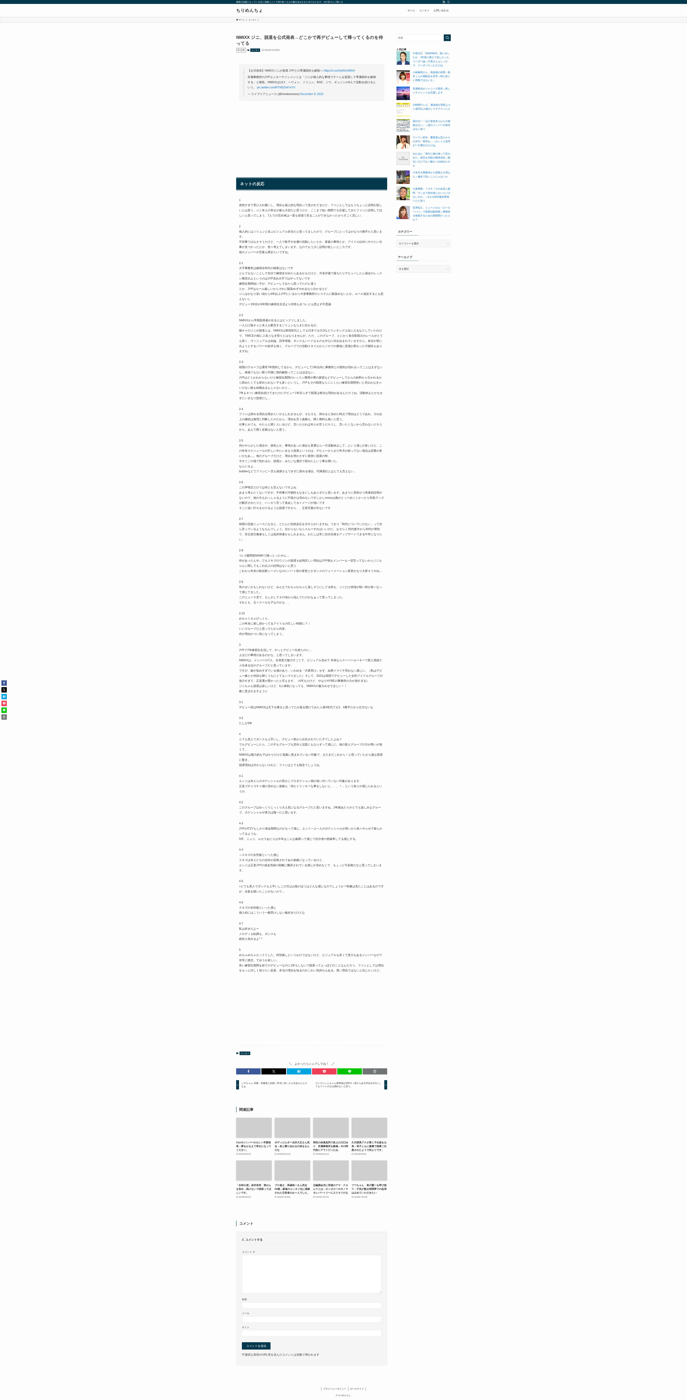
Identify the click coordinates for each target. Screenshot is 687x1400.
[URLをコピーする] (375, 1071)
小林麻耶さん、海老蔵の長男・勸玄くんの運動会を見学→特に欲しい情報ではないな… (431, 76)
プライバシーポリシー (334, 1388)
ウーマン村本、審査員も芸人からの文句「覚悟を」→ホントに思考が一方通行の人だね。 (431, 141)
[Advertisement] (311, 132)
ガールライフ (357, 1388)
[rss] (444, 2)
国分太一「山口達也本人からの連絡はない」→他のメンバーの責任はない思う (431, 125)
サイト (245, 1327)
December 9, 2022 (311, 94)
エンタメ (255, 50)
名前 (244, 1299)
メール (245, 1313)
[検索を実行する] (447, 37)
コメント (248, 1251)
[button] (248, 1071)
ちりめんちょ (249, 10)
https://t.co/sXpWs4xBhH (339, 70)
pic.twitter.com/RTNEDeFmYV (276, 87)
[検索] (448, 2)
